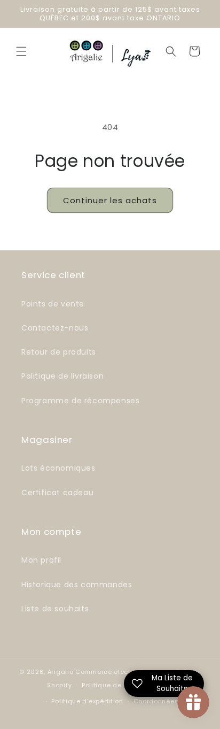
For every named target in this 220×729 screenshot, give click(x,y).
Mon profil (41, 560)
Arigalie (61, 671)
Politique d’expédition (87, 701)
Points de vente (52, 303)
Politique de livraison (62, 376)
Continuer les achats (110, 200)
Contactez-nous (54, 328)
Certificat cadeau (57, 492)
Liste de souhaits (55, 608)
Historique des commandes (76, 584)
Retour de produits (58, 352)
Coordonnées (156, 701)
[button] (21, 51)
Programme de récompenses (80, 400)
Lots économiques (58, 468)
